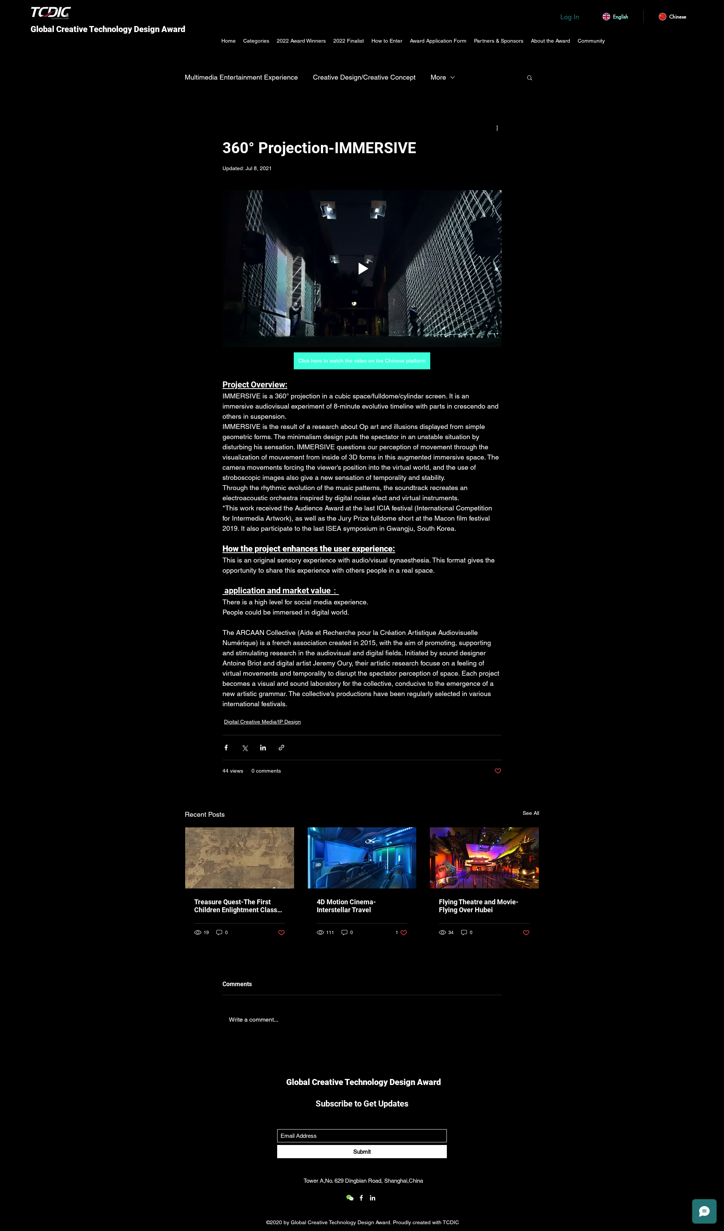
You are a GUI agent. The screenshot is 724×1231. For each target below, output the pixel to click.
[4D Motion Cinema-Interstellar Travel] (362, 857)
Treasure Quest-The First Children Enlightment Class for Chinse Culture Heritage (236, 906)
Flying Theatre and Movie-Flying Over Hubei (478, 906)
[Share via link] (281, 747)
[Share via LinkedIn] (263, 747)
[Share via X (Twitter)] (244, 747)
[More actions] (497, 127)
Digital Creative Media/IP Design (262, 722)
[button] (529, 77)
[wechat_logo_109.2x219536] (350, 1198)
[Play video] (362, 268)
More (438, 77)
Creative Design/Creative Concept (364, 77)
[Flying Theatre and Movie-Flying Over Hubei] (484, 857)
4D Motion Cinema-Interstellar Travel (346, 906)
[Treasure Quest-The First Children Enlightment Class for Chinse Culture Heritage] (239, 857)
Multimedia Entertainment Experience (241, 77)
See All (531, 813)
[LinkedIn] (372, 1198)
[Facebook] (361, 1198)
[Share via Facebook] (226, 747)
